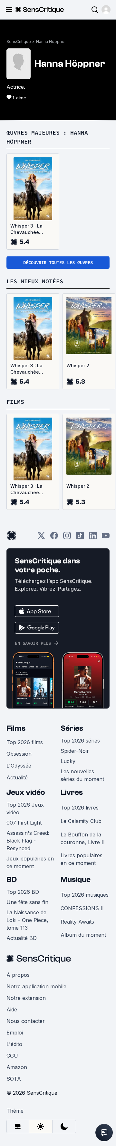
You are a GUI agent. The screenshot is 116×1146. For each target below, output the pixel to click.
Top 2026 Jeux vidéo (25, 808)
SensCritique (18, 41)
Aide (11, 1009)
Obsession (19, 754)
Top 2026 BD (22, 892)
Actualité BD (21, 938)
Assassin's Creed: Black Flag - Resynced (27, 840)
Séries (72, 728)
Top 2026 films (24, 742)
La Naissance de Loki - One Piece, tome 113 (27, 920)
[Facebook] (54, 537)
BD (11, 879)
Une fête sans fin (27, 902)
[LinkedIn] (93, 537)
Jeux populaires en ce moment (30, 862)
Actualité (17, 777)
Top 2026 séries (80, 740)
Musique (76, 879)
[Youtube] (106, 537)
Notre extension (26, 998)
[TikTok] (80, 537)
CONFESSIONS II (82, 908)
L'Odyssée (18, 765)
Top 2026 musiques (85, 895)
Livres (72, 792)
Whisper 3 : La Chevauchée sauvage (26, 229)
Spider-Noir (75, 751)
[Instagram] (67, 537)
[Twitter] (41, 537)
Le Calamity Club (81, 821)
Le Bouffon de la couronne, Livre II (83, 838)
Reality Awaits (77, 921)
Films (15, 728)
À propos (18, 975)
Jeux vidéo (25, 792)
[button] (106, 9)
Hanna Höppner (51, 41)
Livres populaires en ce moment (81, 859)
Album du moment (83, 935)
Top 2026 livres (80, 807)
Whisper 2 (77, 365)
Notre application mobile (36, 986)
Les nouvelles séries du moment (82, 775)
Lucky (68, 761)
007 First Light (24, 822)
